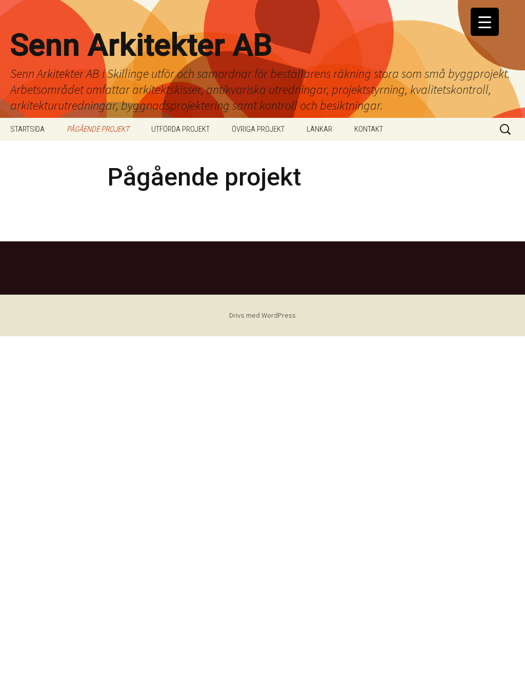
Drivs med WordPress (262, 315)
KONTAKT (368, 129)
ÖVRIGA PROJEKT (258, 129)
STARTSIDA (27, 129)
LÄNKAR (319, 129)
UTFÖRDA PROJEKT (180, 129)
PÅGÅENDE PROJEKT (98, 129)
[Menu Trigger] (485, 22)
